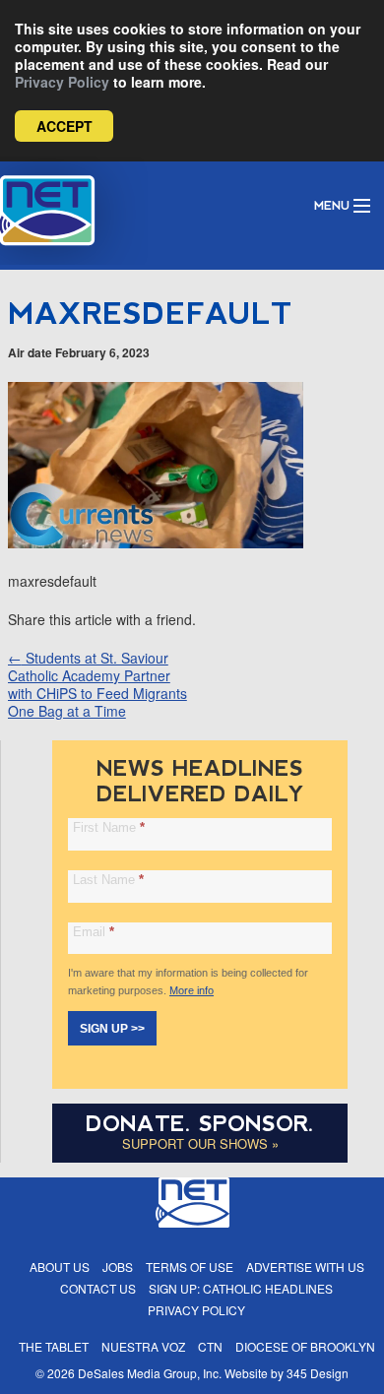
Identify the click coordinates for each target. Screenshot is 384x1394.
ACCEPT (64, 126)
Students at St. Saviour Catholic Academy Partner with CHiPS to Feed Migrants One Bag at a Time (97, 684)
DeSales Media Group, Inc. (150, 1372)
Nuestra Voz (143, 1346)
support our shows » (200, 1143)
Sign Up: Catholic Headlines (241, 1288)
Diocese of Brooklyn (305, 1346)
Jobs (117, 1266)
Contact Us (98, 1288)
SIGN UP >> (112, 1029)
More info (191, 990)
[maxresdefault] (155, 542)
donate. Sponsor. (200, 1123)
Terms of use (189, 1266)
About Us (60, 1266)
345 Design (318, 1372)
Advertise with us (305, 1266)
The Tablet (54, 1346)
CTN (210, 1346)
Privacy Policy (62, 82)
